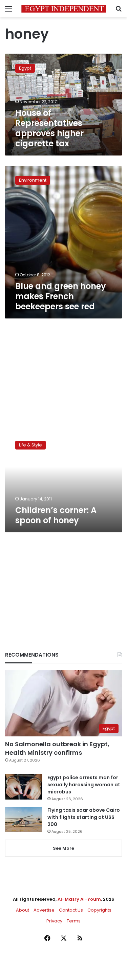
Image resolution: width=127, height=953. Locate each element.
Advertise (44, 910)
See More (63, 848)
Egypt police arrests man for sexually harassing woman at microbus (83, 784)
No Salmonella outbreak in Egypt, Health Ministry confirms (57, 748)
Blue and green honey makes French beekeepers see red (60, 296)
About (22, 910)
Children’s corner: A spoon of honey (56, 515)
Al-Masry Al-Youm (79, 899)
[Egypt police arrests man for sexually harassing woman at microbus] (23, 787)
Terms (74, 921)
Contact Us (71, 910)
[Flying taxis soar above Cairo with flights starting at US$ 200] (23, 819)
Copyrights (99, 910)
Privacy (54, 921)
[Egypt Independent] (63, 9)
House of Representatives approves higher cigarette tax (49, 128)
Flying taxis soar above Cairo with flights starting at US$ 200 (83, 817)
